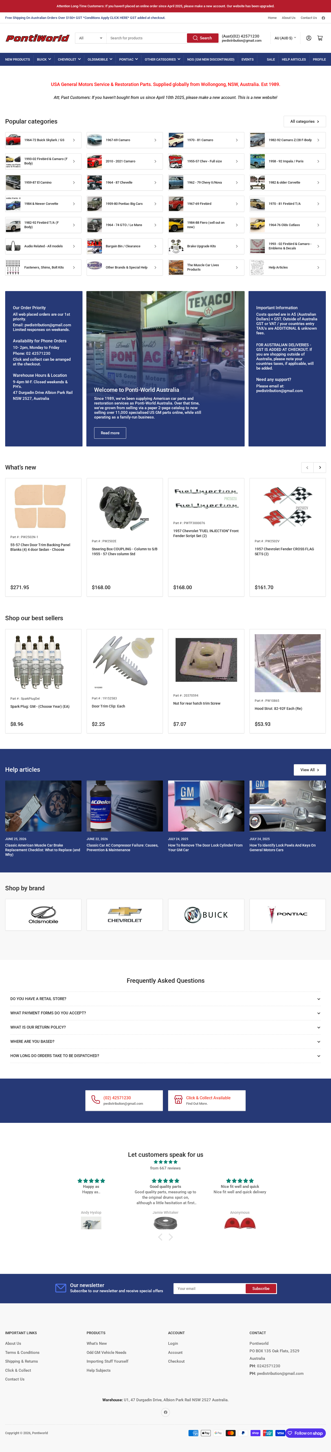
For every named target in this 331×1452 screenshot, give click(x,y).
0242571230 (268, 1366)
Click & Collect (18, 1370)
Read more (110, 433)
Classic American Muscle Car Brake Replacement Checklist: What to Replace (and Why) (42, 850)
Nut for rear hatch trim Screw (196, 703)
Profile (319, 59)
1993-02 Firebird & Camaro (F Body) (45, 161)
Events (248, 59)
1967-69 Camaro (118, 140)
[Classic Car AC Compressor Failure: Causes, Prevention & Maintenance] (125, 806)
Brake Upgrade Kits (201, 246)
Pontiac (126, 59)
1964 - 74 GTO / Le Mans (124, 225)
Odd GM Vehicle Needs (106, 1352)
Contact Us (309, 18)
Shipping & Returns (21, 1361)
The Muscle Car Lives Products (203, 267)
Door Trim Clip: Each (108, 706)
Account (175, 1352)
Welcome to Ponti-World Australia (136, 390)
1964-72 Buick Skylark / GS (44, 140)
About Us (289, 18)
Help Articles (294, 59)
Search (206, 38)
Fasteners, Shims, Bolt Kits (44, 267)
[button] (161, 1237)
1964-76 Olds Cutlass (284, 225)
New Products (17, 59)
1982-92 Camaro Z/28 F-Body (290, 140)
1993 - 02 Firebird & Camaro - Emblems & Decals (290, 246)
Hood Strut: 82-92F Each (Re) (278, 708)
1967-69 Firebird (199, 204)
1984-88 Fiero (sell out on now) (205, 225)
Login (173, 1343)
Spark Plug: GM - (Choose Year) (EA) (40, 706)
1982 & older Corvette (284, 182)
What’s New (97, 1343)
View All (307, 770)
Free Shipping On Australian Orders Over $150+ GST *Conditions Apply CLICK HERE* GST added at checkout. (85, 18)
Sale (271, 59)
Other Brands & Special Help (126, 267)
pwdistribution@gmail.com (241, 40)
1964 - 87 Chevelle (119, 182)
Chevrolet (67, 59)
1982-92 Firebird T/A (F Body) (41, 225)
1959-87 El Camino (37, 182)
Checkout (176, 1361)
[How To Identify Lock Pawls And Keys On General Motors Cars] (288, 806)
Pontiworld (40, 1433)
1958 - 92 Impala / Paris (286, 161)
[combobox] (163, 38)
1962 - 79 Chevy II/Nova (204, 182)
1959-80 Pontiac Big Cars (124, 204)
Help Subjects (99, 1370)
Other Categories (160, 59)
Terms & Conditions (22, 1352)
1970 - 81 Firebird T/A (285, 204)
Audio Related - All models (43, 246)
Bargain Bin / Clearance (123, 246)
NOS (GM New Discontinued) (211, 59)
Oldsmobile (98, 59)
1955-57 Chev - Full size (204, 161)
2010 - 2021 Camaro (120, 161)
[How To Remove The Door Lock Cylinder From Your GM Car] (206, 806)
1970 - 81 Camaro (200, 140)
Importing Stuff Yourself (107, 1361)
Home (272, 18)
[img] (165, 1162)
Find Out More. (197, 1104)
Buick (42, 59)
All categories (302, 121)
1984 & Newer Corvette (41, 204)
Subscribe (260, 1288)
